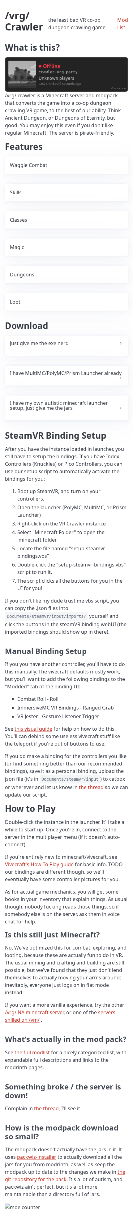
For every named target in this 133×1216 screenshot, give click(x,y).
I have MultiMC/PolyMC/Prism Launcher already (66, 373)
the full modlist (32, 1052)
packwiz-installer (36, 1157)
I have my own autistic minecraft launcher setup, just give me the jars (59, 405)
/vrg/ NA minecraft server (34, 1012)
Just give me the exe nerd (39, 343)
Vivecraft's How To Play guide (39, 864)
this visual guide (33, 728)
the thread (91, 787)
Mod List (122, 23)
